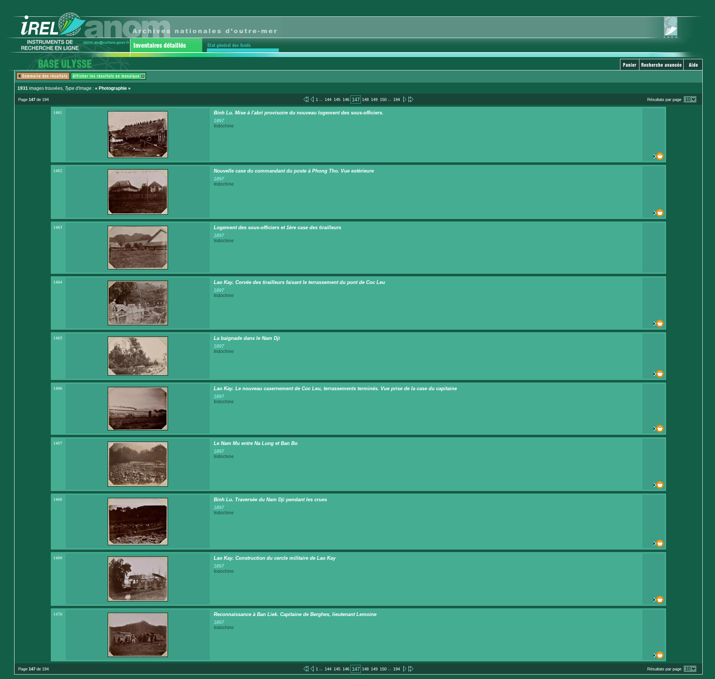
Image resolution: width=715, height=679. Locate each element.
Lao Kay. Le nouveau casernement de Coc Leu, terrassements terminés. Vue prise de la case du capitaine (335, 388)
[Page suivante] (404, 99)
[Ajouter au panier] (654, 156)
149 (374, 99)
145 (337, 99)
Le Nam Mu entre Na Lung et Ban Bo (256, 443)
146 (346, 99)
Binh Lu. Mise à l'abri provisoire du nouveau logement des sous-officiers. (299, 113)
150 (383, 99)
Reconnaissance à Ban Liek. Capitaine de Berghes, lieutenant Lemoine (295, 614)
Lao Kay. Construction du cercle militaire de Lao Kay (275, 558)
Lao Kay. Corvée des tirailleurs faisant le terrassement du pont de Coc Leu (299, 282)
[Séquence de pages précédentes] (305, 99)
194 (396, 99)
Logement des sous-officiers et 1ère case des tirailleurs (277, 227)
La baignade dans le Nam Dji (247, 338)
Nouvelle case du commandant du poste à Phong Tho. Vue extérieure (294, 171)
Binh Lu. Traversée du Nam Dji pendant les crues (270, 499)
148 (365, 99)
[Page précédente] (312, 99)
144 (328, 99)
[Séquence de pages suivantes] (410, 99)
